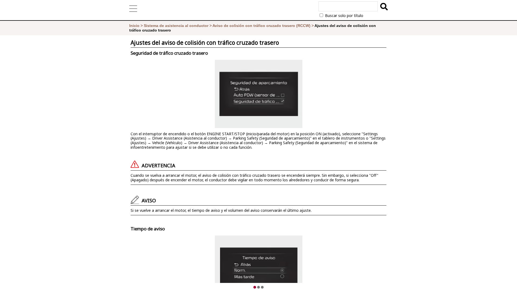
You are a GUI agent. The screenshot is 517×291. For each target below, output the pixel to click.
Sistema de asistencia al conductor (176, 25)
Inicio (134, 25)
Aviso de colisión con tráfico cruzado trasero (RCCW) (261, 25)
